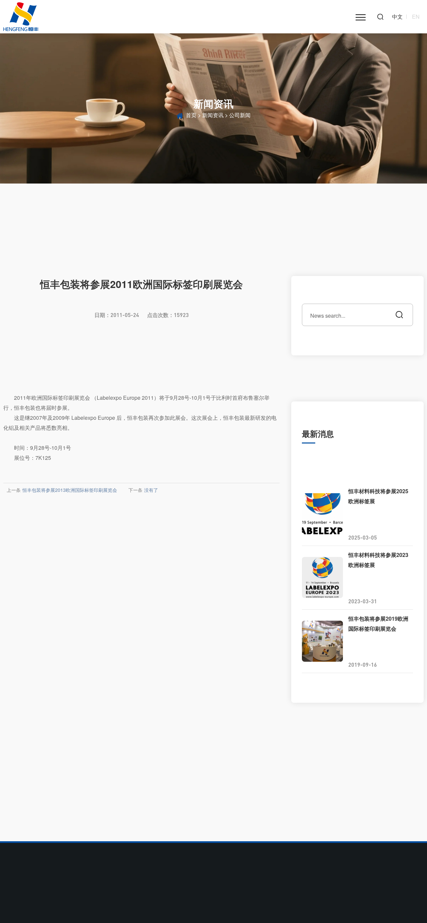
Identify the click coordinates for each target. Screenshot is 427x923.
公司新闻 (240, 115)
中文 (397, 16)
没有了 (151, 490)
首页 (191, 115)
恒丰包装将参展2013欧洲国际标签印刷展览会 (69, 490)
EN (416, 16)
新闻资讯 (213, 115)
